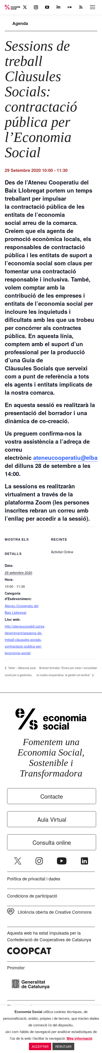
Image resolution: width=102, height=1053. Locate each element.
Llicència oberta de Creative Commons (55, 912)
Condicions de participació (32, 896)
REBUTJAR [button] (63, 1046)
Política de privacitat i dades (33, 878)
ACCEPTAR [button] (40, 1046)
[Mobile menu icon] (92, 7)
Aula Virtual (51, 819)
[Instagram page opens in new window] (39, 860)
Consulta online (51, 842)
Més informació (79, 1038)
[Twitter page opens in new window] (17, 860)
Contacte (51, 796)
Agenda (20, 23)
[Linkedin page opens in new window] (84, 860)
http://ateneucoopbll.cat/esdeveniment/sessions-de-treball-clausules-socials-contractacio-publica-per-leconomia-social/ (24, 639)
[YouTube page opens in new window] (62, 860)
